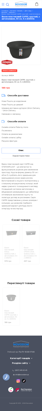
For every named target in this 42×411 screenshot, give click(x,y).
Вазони (12, 12)
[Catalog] (3, 4)
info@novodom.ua (22, 374)
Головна (5, 10)
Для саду (28, 10)
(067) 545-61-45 (21, 370)
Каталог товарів (16, 10)
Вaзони (4, 12)
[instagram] (18, 381)
